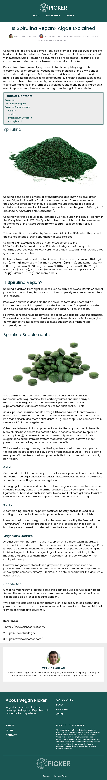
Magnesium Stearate (20, 117)
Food (36, 15)
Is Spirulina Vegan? (15, 103)
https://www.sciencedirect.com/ (25, 627)
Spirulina (9, 100)
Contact (11, 735)
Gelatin (12, 110)
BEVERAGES (62, 709)
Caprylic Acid (16, 121)
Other (70, 15)
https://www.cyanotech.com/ (24, 639)
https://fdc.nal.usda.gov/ (21, 633)
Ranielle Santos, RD (86, 36)
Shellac (12, 114)
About (9, 730)
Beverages (53, 15)
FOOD (59, 704)
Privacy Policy (60, 776)
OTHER (60, 714)
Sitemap (47, 776)
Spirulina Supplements (17, 107)
